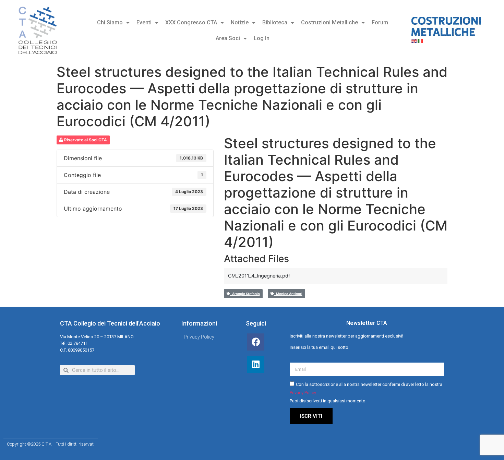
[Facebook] (255, 342)
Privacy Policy (303, 393)
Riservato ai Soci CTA (85, 139)
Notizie (240, 22)
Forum (380, 22)
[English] (414, 40)
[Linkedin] (255, 364)
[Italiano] (421, 40)
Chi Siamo (110, 22)
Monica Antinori (288, 294)
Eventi (144, 22)
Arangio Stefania (245, 294)
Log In (261, 38)
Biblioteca (274, 22)
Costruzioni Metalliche (329, 22)
